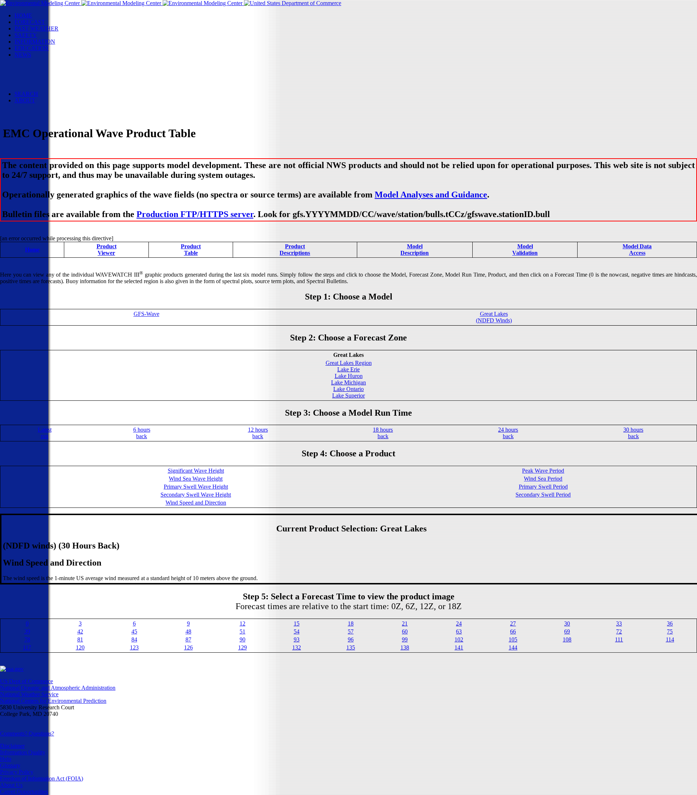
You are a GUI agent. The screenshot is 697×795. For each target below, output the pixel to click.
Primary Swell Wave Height (196, 487)
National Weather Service (29, 694)
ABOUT (25, 100)
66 (513, 631)
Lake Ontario (348, 389)
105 (513, 639)
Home (32, 249)
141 (459, 647)
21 (405, 623)
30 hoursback (633, 433)
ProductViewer (107, 249)
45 (134, 631)
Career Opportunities (24, 791)
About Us (11, 785)
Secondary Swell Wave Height (195, 495)
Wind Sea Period (543, 479)
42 (80, 631)
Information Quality (22, 752)
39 (27, 631)
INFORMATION (35, 41)
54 (296, 631)
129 (242, 647)
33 (619, 623)
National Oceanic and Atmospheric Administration (57, 688)
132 (296, 647)
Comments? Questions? (27, 733)
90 (242, 639)
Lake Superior (348, 395)
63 (459, 631)
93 (296, 639)
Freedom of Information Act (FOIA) (41, 778)
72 (619, 631)
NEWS (23, 55)
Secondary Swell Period (543, 495)
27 (513, 623)
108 (567, 639)
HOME (23, 15)
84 (134, 639)
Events (37, 68)
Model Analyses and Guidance (431, 194)
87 (188, 639)
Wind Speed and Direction (196, 503)
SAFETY (26, 35)
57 (351, 631)
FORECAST (30, 22)
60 (405, 631)
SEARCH (26, 94)
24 (459, 623)
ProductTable (191, 249)
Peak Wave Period (543, 471)
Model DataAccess (637, 249)
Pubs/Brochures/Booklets (58, 81)
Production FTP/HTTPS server (194, 214)
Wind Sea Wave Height (196, 479)
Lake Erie (348, 369)
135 (350, 647)
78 (27, 639)
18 (351, 623)
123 (134, 647)
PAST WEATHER (36, 28)
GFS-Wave (146, 314)
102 (459, 639)
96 (351, 639)
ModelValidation (525, 249)
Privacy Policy (16, 772)
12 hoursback (258, 433)
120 (80, 647)
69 (567, 631)
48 (188, 631)
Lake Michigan (348, 382)
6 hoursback (141, 433)
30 (567, 623)
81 (80, 639)
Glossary (10, 765)
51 (242, 631)
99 (405, 639)
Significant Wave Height (196, 471)
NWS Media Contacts (54, 87)
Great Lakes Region (349, 363)
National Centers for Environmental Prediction (53, 701)
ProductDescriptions (295, 249)
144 (513, 647)
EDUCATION (32, 48)
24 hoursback (508, 433)
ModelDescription (414, 249)
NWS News (43, 61)
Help (5, 759)
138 (404, 647)
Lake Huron (349, 376)
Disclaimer (12, 746)
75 (670, 631)
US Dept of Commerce (26, 681)
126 (188, 647)
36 (670, 623)
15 (296, 623)
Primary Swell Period (543, 487)
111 (619, 639)
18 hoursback (383, 433)
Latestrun (45, 433)
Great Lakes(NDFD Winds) (494, 317)
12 (242, 623)
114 (670, 639)
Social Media (44, 74)
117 (27, 647)
